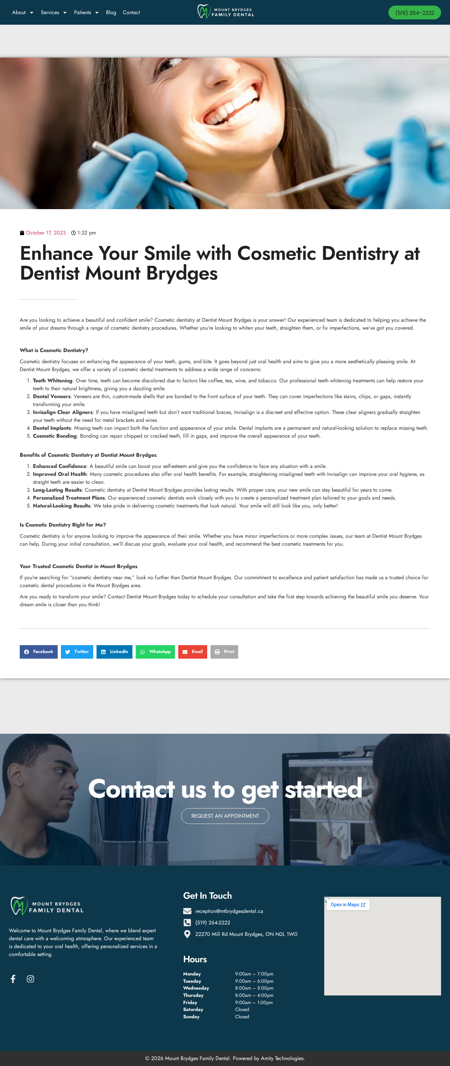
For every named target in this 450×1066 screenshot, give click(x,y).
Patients (82, 12)
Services (50, 12)
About (19, 12)
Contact (131, 12)
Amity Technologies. (283, 1058)
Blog (111, 12)
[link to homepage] (225, 12)
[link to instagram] (32, 979)
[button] (39, 652)
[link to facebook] (15, 979)
